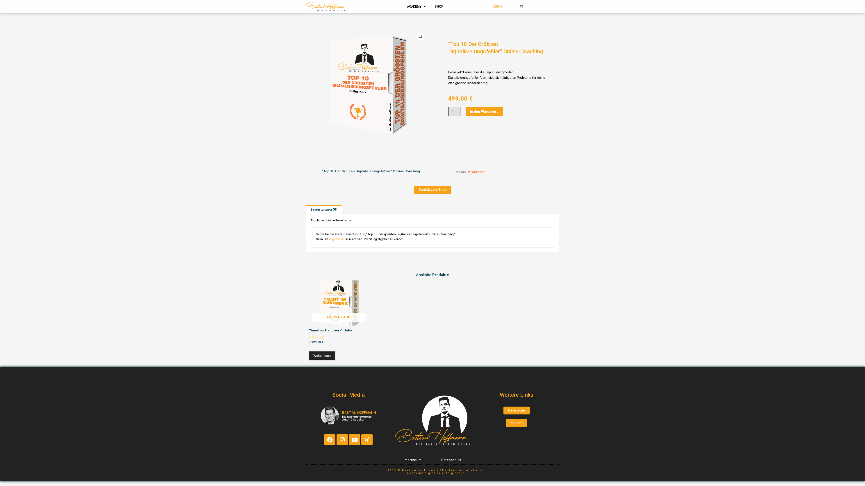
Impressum (412, 460)
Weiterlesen (322, 356)
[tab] (323, 209)
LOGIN (498, 6)
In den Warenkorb (484, 112)
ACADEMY (414, 6)
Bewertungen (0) (323, 209)
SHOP (439, 6)
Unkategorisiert (476, 171)
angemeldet (337, 239)
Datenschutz (451, 460)
